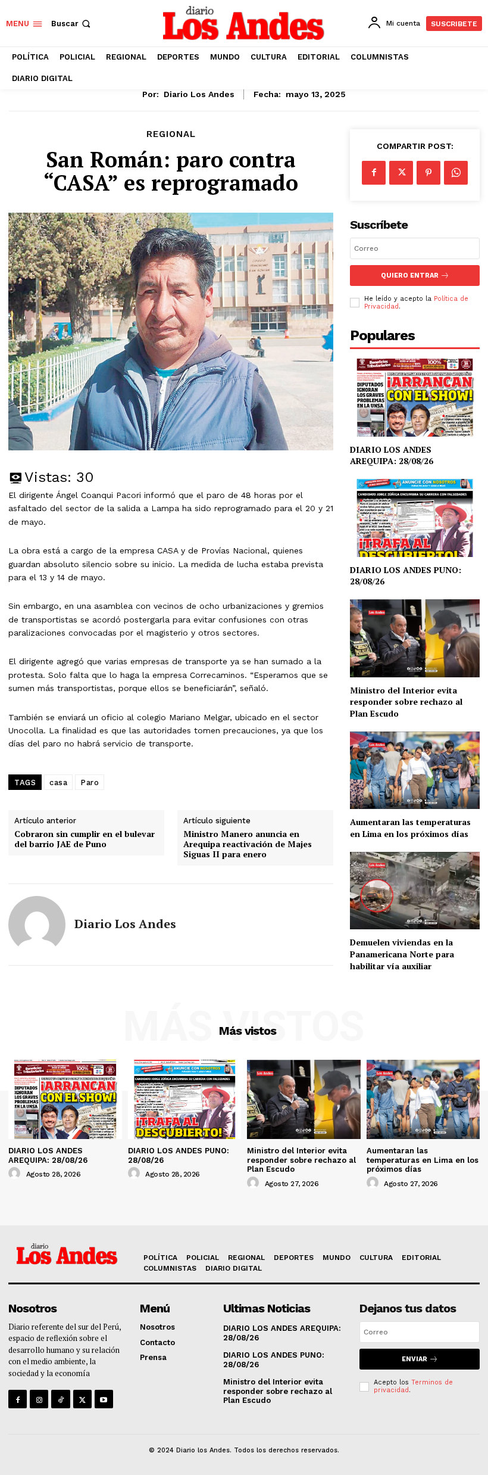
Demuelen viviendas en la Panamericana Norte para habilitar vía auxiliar (402, 953)
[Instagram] (39, 1399)
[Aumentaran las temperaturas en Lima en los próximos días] (415, 771)
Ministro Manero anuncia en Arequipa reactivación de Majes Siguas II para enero (247, 844)
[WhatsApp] (456, 173)
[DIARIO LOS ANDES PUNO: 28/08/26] (415, 518)
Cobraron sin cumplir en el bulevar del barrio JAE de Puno (84, 839)
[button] (72, 23)
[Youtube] (104, 1399)
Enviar (414, 1359)
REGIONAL (171, 134)
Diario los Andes (199, 94)
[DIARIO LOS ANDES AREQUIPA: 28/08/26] (415, 398)
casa (58, 782)
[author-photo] (16, 1173)
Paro (89, 782)
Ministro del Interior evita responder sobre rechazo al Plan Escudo (406, 701)
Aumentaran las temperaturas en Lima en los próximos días (410, 827)
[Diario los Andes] (36, 924)
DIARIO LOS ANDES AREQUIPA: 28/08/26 (391, 455)
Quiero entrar (410, 275)
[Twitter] (401, 173)
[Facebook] (374, 173)
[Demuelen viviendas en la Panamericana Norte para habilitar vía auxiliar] (415, 891)
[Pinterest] (428, 173)
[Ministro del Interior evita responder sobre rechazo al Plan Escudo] (415, 638)
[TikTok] (60, 1399)
